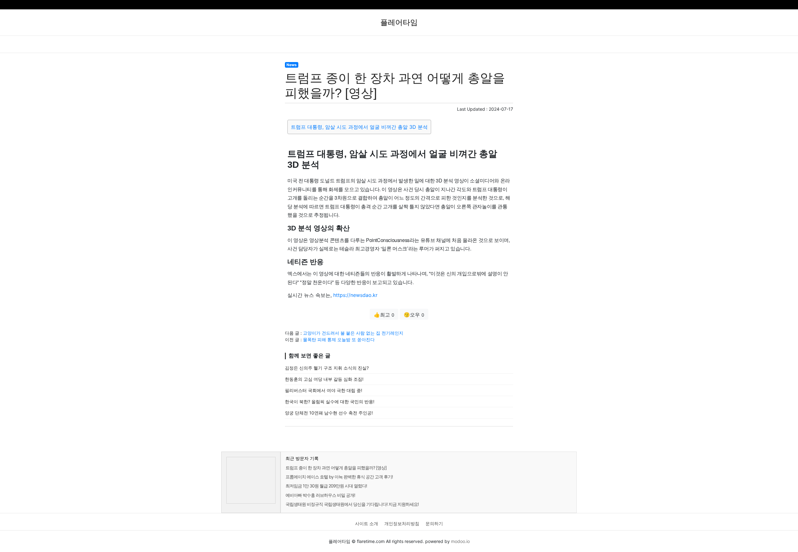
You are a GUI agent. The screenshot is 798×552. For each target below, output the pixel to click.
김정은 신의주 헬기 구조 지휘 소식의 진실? (327, 367)
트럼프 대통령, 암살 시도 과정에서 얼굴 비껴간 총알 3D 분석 (359, 127)
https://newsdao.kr (355, 295)
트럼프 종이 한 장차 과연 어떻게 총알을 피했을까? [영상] (336, 467)
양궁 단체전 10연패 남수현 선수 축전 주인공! (329, 412)
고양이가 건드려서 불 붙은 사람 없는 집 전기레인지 (353, 333)
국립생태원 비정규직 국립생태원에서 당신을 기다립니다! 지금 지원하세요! (352, 504)
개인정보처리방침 (401, 523)
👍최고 (384, 315)
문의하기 (434, 523)
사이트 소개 (366, 523)
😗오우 (414, 315)
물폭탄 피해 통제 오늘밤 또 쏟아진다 (339, 339)
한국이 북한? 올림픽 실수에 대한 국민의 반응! (329, 401)
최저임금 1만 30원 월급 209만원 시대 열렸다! (326, 485)
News (291, 64)
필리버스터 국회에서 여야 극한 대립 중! (323, 390)
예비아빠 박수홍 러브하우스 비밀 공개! (320, 495)
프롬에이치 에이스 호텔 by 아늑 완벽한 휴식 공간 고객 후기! (339, 476)
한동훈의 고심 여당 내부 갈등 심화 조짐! (324, 379)
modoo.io (460, 541)
